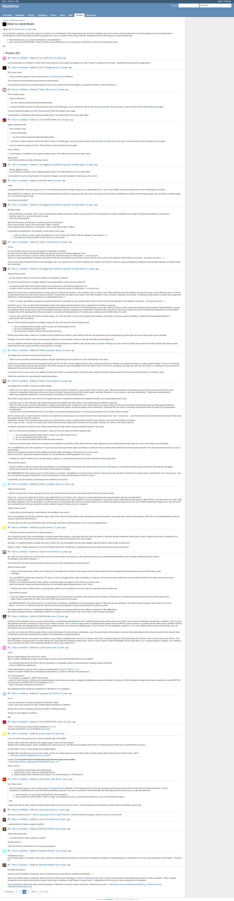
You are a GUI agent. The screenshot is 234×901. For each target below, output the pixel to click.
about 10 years (53, 733)
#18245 (62, 669)
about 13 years (87, 164)
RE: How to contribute (18, 58)
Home (4, 1)
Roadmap (42, 15)
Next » (34, 892)
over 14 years (56, 58)
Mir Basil (43, 180)
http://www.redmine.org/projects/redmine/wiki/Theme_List (34, 762)
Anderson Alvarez (47, 851)
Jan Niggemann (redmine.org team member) (59, 164)
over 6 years (60, 819)
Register (228, 1)
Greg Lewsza (45, 809)
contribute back (49, 33)
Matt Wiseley (45, 616)
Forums (79, 15)
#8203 (52, 727)
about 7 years (62, 779)
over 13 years (58, 89)
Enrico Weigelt (45, 67)
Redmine (109, 899)
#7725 (77, 669)
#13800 (69, 669)
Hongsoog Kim (46, 693)
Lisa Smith (44, 58)
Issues (53, 15)
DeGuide (98, 107)
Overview (7, 15)
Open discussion (17, 20)
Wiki (70, 15)
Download (19, 15)
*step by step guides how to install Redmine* (51, 815)
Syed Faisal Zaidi (47, 779)
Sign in (220, 1)
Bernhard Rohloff (46, 829)
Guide (155, 107)
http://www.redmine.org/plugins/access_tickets (30, 755)
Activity (31, 15)
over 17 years (26, 29)
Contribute (23, 235)
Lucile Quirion (45, 647)
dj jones (42, 527)
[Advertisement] (201, 67)
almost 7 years (58, 809)
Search (174, 5)
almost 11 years (60, 693)
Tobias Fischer (46, 242)
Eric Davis (15, 29)
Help (17, 1)
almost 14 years (60, 67)
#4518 (133, 626)
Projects (11, 1)
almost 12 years (60, 242)
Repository (91, 15)
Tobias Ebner (45, 89)
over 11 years (58, 616)
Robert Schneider (47, 350)
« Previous (9, 892)
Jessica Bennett (46, 819)
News (62, 15)
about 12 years (54, 180)
